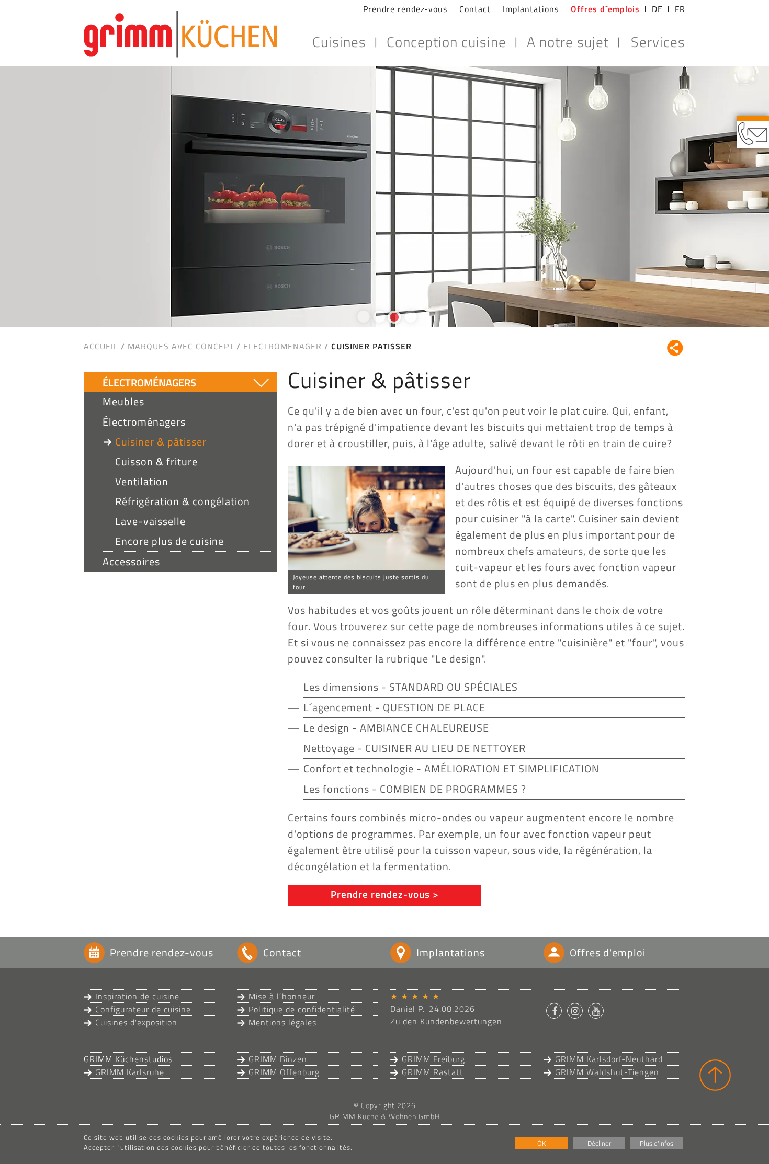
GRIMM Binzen (277, 1059)
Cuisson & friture (156, 461)
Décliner (599, 1143)
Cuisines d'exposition (136, 1022)
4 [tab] (408, 321)
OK (541, 1143)
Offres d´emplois (605, 9)
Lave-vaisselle (150, 521)
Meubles (123, 401)
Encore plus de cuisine (169, 541)
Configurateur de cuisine (143, 1009)
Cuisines (339, 41)
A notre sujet (568, 41)
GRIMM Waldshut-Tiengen (607, 1072)
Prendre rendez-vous (405, 9)
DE (657, 9)
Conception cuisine (446, 41)
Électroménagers (149, 382)
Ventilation (141, 481)
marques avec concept (181, 346)
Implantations (531, 9)
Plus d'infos (656, 1143)
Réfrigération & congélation (182, 501)
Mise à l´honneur (281, 996)
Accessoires (131, 561)
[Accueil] (180, 34)
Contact (475, 9)
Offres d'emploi (608, 952)
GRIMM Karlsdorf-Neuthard (609, 1059)
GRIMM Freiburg (433, 1059)
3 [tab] (392, 321)
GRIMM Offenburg (284, 1072)
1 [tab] (361, 321)
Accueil (101, 346)
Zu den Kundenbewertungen (446, 1021)
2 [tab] (376, 321)
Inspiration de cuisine (137, 996)
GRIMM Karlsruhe (129, 1072)
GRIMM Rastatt (432, 1072)
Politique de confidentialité (301, 1009)
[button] (554, 1011)
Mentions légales (282, 1022)
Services (658, 41)
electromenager (282, 346)
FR (680, 9)
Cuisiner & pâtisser (161, 441)
